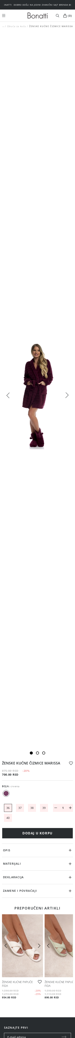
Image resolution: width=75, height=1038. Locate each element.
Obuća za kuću (16, 26)
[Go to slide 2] (37, 753)
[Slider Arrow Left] (8, 395)
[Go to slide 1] (31, 753)
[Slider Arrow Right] (67, 396)
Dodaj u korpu (37, 833)
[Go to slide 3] (43, 753)
